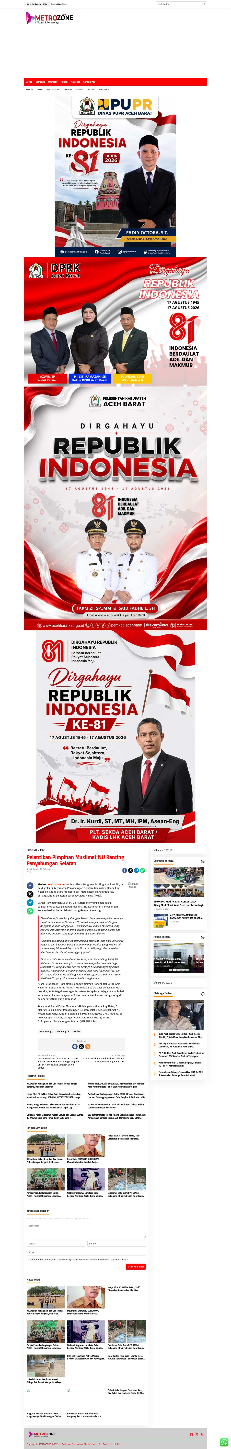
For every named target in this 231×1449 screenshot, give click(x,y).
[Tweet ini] (130, 870)
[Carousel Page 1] (170, 970)
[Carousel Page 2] (175, 970)
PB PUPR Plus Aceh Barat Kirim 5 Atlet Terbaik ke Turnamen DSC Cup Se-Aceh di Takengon (181, 1054)
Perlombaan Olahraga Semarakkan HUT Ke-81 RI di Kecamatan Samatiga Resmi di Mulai (181, 1074)
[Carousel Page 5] (187, 970)
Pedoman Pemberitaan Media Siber (78, 1444)
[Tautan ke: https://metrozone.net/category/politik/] (203, 937)
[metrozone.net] (49, 17)
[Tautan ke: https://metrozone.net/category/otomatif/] (203, 861)
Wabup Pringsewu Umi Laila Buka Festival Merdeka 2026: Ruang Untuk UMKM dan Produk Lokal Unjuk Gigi (53, 1106)
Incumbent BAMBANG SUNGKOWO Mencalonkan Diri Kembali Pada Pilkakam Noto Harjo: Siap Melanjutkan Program (116, 1085)
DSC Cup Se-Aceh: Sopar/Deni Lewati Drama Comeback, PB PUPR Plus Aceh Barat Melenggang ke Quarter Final (179, 1045)
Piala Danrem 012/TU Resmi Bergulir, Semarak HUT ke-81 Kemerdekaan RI (180, 1064)
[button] (204, 4)
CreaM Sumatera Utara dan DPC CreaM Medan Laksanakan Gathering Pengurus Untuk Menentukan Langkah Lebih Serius (58, 1061)
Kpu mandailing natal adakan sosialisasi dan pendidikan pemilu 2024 (104, 1058)
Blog (29, 871)
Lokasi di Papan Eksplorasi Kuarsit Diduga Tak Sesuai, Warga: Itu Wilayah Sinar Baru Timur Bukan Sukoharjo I (55, 1116)
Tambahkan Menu (59, 4)
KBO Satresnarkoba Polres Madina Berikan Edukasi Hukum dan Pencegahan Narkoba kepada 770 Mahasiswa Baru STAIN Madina (117, 1116)
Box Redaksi (104, 1444)
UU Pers (117, 1444)
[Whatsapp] (142, 870)
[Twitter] (81, 1046)
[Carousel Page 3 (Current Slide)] (179, 970)
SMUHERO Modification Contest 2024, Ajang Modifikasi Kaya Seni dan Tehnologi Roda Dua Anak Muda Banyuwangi (178, 903)
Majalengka (63, 1031)
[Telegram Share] (136, 870)
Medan (76, 1031)
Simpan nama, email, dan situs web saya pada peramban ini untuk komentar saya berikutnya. (79, 1259)
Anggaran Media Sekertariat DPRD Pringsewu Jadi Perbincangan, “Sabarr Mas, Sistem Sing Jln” (44, 1415)
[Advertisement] (115, 52)
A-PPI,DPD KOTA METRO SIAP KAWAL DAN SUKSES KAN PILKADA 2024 (186, 917)
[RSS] (87, 1046)
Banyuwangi (45, 1031)
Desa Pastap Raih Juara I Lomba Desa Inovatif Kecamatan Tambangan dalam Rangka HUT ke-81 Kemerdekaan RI (126, 1357)
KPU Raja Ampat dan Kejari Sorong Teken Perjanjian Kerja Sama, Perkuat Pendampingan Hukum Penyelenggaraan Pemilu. (178, 960)
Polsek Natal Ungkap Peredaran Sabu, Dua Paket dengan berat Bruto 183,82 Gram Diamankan (125, 1391)
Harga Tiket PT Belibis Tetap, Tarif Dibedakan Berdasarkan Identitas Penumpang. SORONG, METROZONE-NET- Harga (53, 1095)
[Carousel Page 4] (183, 970)
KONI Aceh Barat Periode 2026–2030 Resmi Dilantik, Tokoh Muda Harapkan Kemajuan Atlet (180, 1035)
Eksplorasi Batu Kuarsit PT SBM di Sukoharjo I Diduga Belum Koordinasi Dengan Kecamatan (116, 1106)
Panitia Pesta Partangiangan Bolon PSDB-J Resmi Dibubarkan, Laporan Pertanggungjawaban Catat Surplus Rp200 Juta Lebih (116, 1095)
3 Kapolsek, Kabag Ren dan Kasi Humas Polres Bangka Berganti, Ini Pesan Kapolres (52, 1085)
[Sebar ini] (124, 870)
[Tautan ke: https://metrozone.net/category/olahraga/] (203, 994)
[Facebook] (75, 1046)
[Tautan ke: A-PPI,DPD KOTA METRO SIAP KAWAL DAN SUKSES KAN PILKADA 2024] (161, 920)
